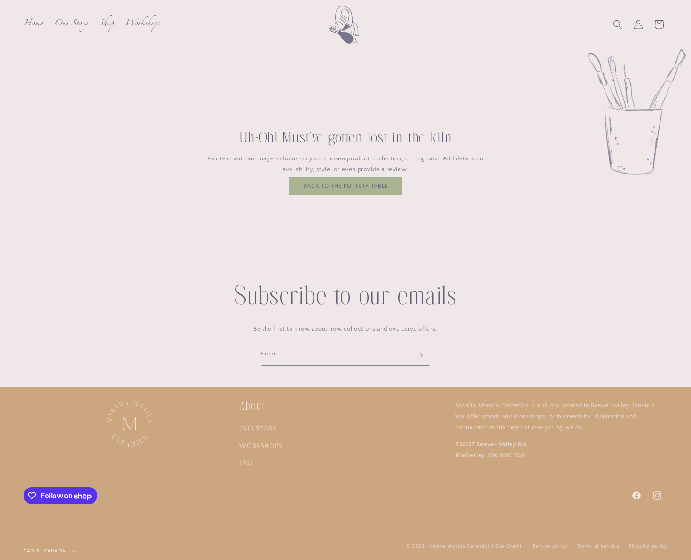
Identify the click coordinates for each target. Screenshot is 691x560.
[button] (617, 24)
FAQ (245, 462)
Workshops (260, 446)
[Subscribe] (419, 355)
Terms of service (598, 546)
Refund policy (550, 546)
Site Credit (508, 546)
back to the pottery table (345, 186)
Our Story (257, 429)
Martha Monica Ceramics (459, 546)
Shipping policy (648, 546)
